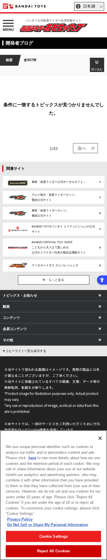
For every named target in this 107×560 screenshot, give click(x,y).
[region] (53, 495)
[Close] (100, 438)
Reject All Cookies (53, 551)
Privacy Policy (20, 519)
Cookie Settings (53, 536)
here (32, 458)
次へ (82, 148)
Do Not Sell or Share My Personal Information (47, 525)
